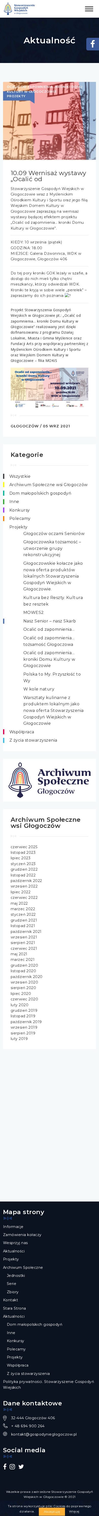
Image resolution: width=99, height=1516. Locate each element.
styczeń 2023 (23, 864)
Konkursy (19, 510)
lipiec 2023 (21, 858)
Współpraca (21, 732)
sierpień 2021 (23, 942)
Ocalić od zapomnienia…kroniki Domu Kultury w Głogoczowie (49, 659)
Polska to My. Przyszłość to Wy (52, 677)
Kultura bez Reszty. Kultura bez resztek (53, 601)
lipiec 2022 (21, 892)
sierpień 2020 (23, 988)
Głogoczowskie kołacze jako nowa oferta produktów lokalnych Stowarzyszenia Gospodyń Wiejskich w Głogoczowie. (53, 576)
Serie (11, 1283)
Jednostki (16, 1275)
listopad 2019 (23, 1016)
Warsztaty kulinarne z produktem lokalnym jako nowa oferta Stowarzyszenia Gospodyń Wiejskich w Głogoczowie (53, 710)
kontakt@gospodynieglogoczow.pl (44, 1434)
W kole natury (39, 689)
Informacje (13, 1226)
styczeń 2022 (23, 914)
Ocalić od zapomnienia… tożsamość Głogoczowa (49, 641)
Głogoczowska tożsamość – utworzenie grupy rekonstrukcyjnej (52, 548)
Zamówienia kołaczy (22, 1235)
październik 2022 (26, 880)
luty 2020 (20, 1005)
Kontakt (10, 1300)
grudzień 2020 (24, 965)
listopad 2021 (23, 926)
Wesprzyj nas (15, 1243)
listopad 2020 (23, 971)
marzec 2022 (23, 909)
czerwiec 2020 (24, 999)
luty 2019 (19, 1038)
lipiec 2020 (21, 993)
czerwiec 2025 (24, 847)
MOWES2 (33, 612)
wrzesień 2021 (24, 937)
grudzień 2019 (24, 1010)
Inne (14, 501)
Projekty (18, 527)
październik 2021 (26, 931)
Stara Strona (14, 1308)
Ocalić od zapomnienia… (49, 629)
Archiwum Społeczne (23, 1267)
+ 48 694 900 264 (28, 1426)
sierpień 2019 (23, 1033)
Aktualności (14, 1251)
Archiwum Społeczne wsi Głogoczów (48, 484)
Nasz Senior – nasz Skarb (49, 621)
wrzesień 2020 (24, 982)
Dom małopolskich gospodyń (40, 493)
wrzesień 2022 (24, 886)
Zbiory (13, 1292)
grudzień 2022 (24, 869)
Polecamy (20, 518)
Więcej (74, 1511)
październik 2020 (27, 976)
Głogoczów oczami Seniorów (54, 533)
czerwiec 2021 (24, 948)
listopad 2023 (23, 852)
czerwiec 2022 (24, 897)
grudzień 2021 (24, 920)
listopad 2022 (23, 875)
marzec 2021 (23, 959)
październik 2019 (26, 1022)
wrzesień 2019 (24, 1027)
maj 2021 (19, 954)
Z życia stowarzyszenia (33, 740)
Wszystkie (20, 476)
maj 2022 (19, 903)
